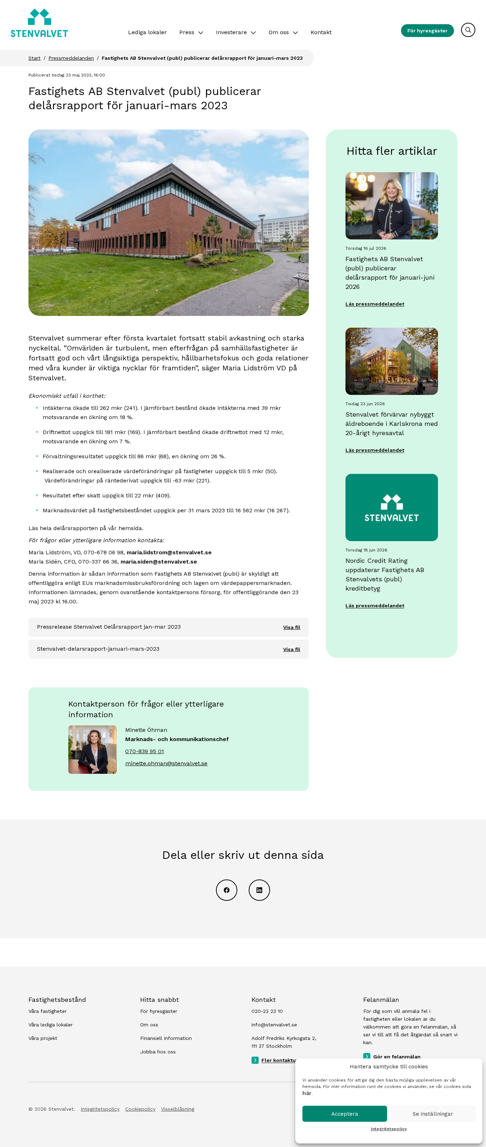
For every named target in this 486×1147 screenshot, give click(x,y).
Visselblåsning (177, 1109)
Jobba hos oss (158, 1051)
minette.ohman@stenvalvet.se (166, 763)
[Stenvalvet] (39, 23)
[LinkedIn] (259, 890)
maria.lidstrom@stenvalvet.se (169, 552)
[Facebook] (226, 890)
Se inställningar (433, 1114)
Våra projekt (42, 1038)
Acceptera (344, 1114)
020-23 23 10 (267, 1011)
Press (186, 32)
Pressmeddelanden (71, 58)
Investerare (231, 32)
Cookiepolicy (140, 1109)
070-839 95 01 (144, 751)
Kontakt (321, 32)
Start (34, 58)
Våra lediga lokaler (50, 1024)
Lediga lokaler (147, 32)
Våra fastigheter (47, 1011)
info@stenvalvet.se (274, 1024)
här (307, 1093)
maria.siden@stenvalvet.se (159, 561)
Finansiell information (166, 1038)
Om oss (279, 32)
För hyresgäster (427, 30)
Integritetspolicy (389, 1128)
